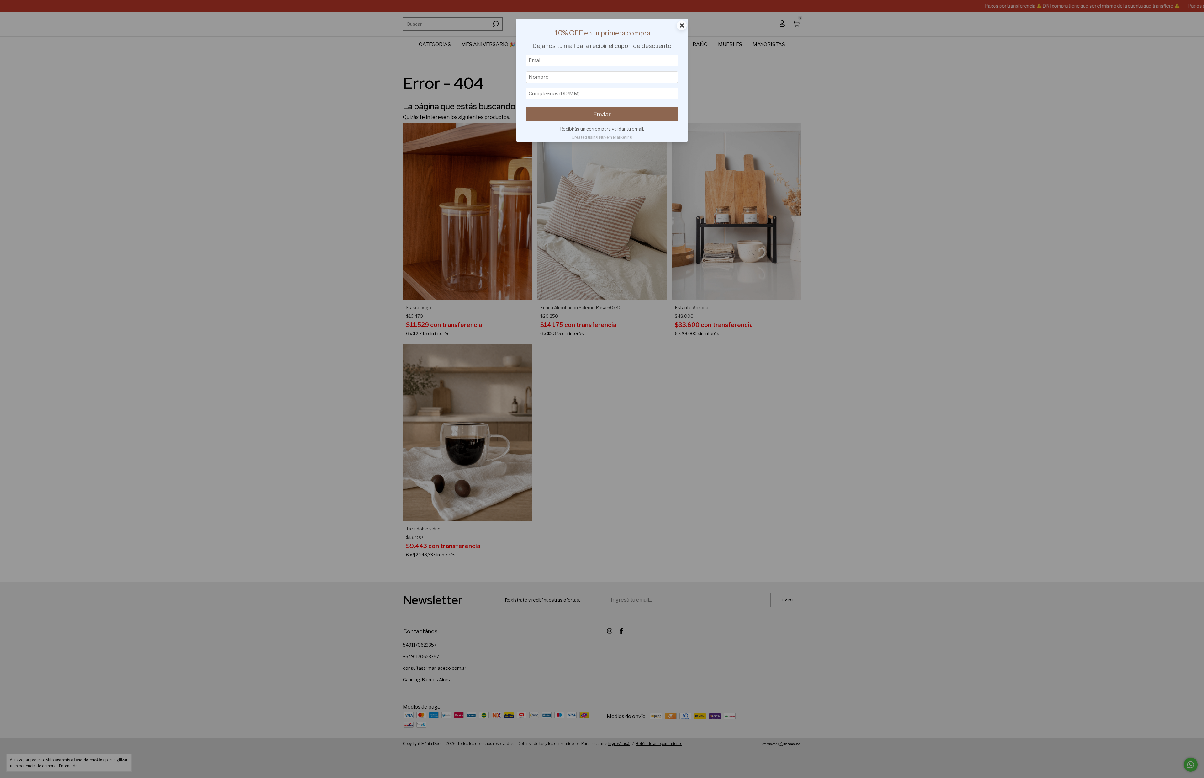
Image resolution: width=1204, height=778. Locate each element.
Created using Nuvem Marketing (602, 137)
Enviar (602, 114)
